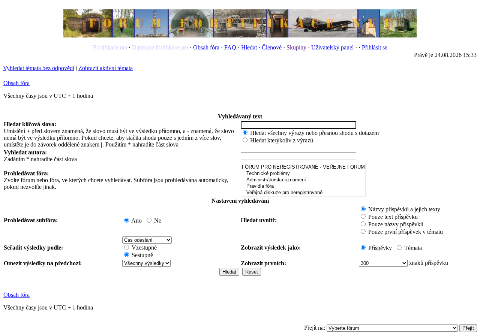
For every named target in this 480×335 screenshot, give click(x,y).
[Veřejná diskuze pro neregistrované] (303, 193)
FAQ (230, 47)
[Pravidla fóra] (303, 186)
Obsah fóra (206, 47)
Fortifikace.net (110, 47)
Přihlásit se (374, 47)
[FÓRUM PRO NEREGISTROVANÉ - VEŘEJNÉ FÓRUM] (303, 167)
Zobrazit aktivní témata (105, 68)
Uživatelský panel (332, 47)
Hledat (249, 47)
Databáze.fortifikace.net (160, 47)
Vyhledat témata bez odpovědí (38, 68)
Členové (272, 47)
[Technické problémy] (303, 173)
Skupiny (296, 47)
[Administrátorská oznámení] (303, 180)
